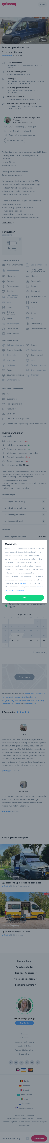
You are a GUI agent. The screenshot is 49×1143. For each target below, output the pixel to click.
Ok (24, 597)
